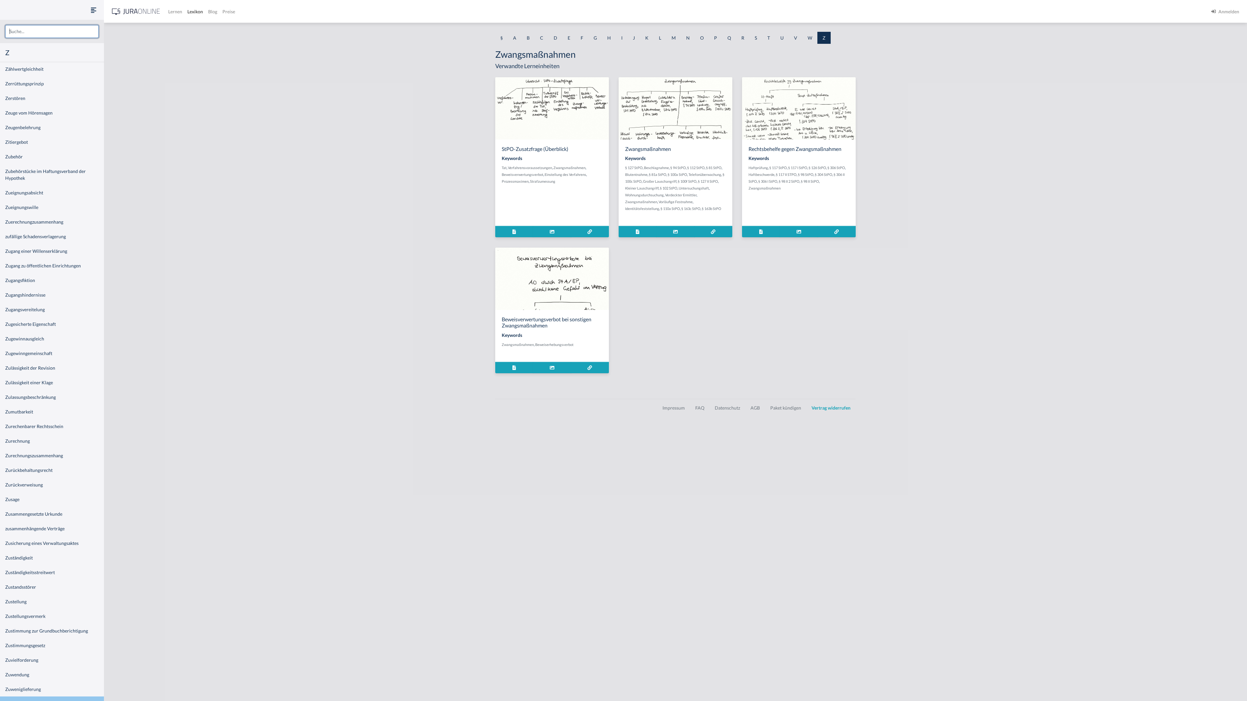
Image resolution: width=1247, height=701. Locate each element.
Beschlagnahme (656, 168)
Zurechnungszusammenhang (34, 455)
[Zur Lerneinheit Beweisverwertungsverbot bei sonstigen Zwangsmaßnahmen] (590, 367)
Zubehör (14, 156)
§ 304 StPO (823, 174)
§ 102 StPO (668, 188)
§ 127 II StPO (708, 181)
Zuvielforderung (21, 660)
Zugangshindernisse (25, 295)
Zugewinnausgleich (24, 338)
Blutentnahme (636, 174)
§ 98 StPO (805, 174)
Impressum (673, 408)
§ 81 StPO (714, 168)
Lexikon (195, 11)
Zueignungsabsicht (24, 192)
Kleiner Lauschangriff (642, 188)
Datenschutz (727, 408)
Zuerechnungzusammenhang (34, 222)
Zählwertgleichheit (24, 69)
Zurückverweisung (24, 484)
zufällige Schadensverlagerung (35, 236)
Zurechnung (17, 441)
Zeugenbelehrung (23, 127)
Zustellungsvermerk (25, 616)
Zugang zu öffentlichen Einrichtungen (43, 265)
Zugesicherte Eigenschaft (30, 324)
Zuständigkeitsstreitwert (30, 572)
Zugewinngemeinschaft (28, 353)
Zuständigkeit (19, 557)
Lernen (175, 11)
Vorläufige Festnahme (676, 202)
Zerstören (15, 98)
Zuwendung (17, 674)
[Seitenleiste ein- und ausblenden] (93, 10)
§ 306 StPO (836, 168)
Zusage (12, 499)
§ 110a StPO (670, 208)
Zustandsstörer (20, 587)
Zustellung (16, 601)
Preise (228, 11)
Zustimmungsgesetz (25, 645)
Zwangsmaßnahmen (569, 168)
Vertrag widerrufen (831, 408)
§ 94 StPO (678, 168)
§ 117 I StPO (797, 168)
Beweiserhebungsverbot (554, 344)
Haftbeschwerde (762, 174)
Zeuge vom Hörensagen (29, 113)
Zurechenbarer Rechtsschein (34, 426)
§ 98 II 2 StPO (789, 181)
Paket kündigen (785, 408)
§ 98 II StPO (810, 181)
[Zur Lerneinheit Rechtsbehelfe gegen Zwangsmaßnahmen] (837, 231)
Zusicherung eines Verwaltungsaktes (42, 543)
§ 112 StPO (696, 168)
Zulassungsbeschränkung (30, 397)
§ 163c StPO (690, 208)
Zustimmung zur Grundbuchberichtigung (46, 630)
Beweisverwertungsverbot (522, 174)
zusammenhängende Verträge (35, 528)
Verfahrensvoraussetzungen (530, 168)
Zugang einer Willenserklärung (36, 251)
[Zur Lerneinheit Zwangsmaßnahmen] (713, 231)
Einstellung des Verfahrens (565, 174)
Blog (212, 11)
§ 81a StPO (657, 174)
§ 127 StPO (634, 168)
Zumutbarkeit (19, 411)
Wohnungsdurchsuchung (644, 195)
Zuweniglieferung (23, 689)
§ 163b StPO (711, 208)
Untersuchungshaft (694, 188)
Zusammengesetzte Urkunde (33, 514)
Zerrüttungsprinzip (24, 83)
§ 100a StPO (677, 174)
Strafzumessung (542, 181)
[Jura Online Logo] (136, 11)
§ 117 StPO (778, 168)
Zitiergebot (16, 142)
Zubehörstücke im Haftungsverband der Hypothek (45, 174)
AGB (755, 408)
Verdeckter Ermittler (681, 195)
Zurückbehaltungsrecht (29, 470)
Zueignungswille (21, 207)
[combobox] (52, 31)
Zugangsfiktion (20, 280)
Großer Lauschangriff (659, 181)
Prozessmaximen (515, 181)
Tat (504, 168)
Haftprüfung (758, 168)
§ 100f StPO (687, 181)
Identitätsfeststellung (642, 208)
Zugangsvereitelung (25, 309)
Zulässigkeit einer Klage (29, 382)
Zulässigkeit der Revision (30, 368)
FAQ (699, 408)
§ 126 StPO (817, 168)
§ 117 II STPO (786, 174)
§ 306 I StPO (767, 181)
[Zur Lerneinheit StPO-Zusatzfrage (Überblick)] (590, 231)
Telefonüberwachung (704, 174)
